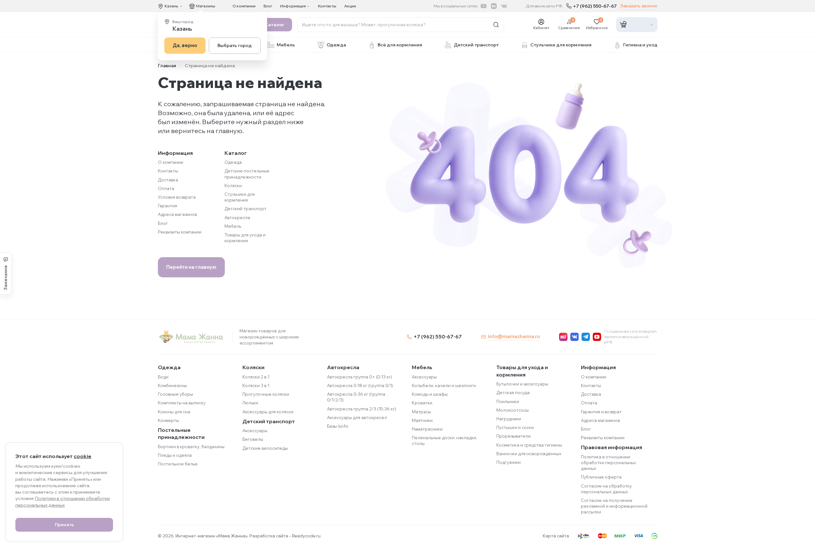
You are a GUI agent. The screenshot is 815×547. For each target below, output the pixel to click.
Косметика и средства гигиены (529, 445)
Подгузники (508, 462)
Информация (598, 367)
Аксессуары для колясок (268, 411)
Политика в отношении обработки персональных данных (608, 462)
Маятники (422, 420)
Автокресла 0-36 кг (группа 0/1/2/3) (356, 397)
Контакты (327, 6)
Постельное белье (178, 463)
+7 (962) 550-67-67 (595, 6)
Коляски (233, 185)
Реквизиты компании (179, 231)
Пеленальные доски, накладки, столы (444, 440)
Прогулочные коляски (265, 394)
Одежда (233, 162)
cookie (82, 456)
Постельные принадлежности (181, 433)
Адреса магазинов (177, 214)
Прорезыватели (513, 436)
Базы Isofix (337, 426)
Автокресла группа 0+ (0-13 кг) (359, 376)
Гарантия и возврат (601, 411)
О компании (244, 6)
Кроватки (422, 402)
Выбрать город (234, 45)
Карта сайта (556, 535)
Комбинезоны (172, 385)
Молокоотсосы (512, 410)
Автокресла (237, 217)
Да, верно (185, 45)
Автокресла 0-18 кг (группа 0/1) (360, 385)
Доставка (168, 179)
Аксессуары (254, 430)
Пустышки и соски (515, 427)
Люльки (250, 402)
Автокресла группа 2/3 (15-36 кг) (361, 408)
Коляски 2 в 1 (255, 376)
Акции (350, 6)
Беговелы (252, 439)
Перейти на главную (191, 267)
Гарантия (167, 205)
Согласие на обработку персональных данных (606, 488)
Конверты (168, 420)
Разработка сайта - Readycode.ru (285, 535)
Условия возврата (177, 197)
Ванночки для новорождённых (528, 453)
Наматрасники (427, 429)
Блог (268, 6)
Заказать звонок (638, 6)
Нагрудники (508, 418)
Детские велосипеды (265, 448)
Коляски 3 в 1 (255, 385)
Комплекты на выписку (182, 402)
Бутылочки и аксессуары (522, 383)
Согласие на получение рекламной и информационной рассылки (614, 506)
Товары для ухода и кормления (522, 370)
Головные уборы (175, 394)
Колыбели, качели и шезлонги (444, 385)
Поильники (507, 401)
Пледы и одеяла (175, 455)
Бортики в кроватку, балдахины (191, 446)
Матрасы (421, 411)
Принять (64, 524)
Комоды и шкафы (430, 394)
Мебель (232, 226)
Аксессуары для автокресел (357, 417)
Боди (163, 376)
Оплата (166, 188)
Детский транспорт (245, 208)
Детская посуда (513, 392)
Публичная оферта (601, 477)
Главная (167, 65)
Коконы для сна (174, 411)
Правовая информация (611, 447)
